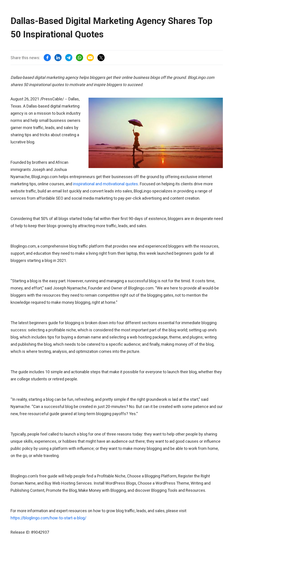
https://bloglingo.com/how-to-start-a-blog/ (48, 518)
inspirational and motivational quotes (105, 183)
